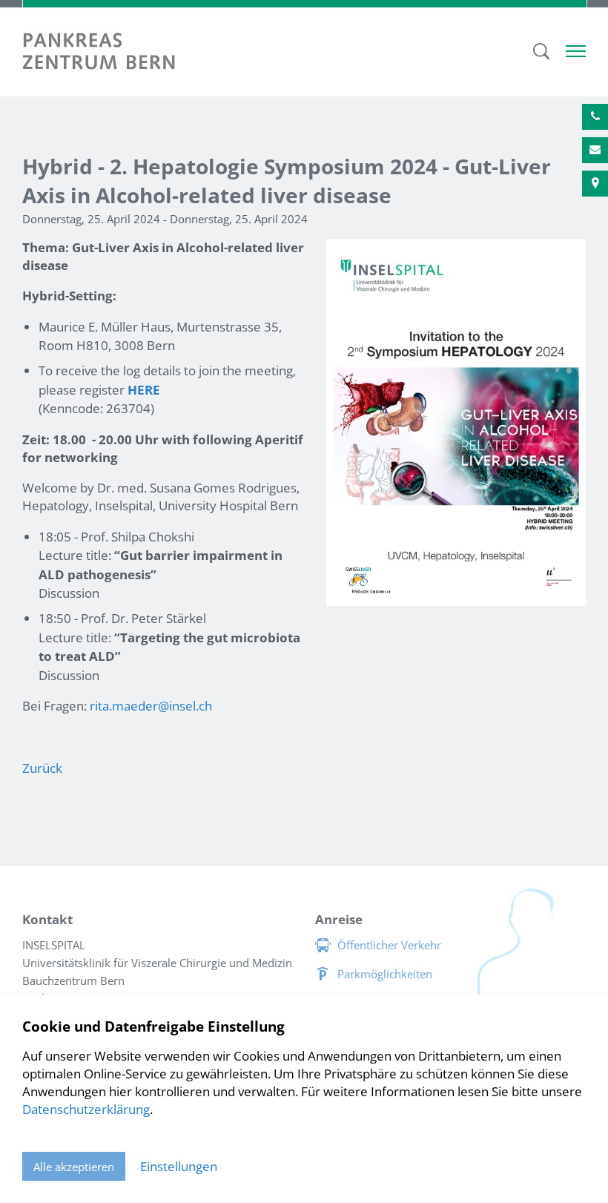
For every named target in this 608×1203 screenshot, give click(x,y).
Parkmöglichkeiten (384, 973)
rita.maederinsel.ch (151, 705)
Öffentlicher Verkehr (389, 944)
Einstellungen (178, 1166)
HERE (144, 389)
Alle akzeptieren (73, 1166)
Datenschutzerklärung (86, 1109)
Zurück (42, 768)
